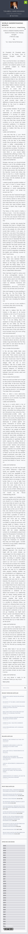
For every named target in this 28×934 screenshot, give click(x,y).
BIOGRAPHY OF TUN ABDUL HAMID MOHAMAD (14, 702)
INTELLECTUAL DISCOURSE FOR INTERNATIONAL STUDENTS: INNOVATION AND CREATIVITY (13, 758)
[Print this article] (25, 29)
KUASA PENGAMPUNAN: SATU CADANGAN (13, 727)
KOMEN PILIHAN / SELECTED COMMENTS (13, 723)
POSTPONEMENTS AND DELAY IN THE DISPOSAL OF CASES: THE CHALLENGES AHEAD (12, 770)
